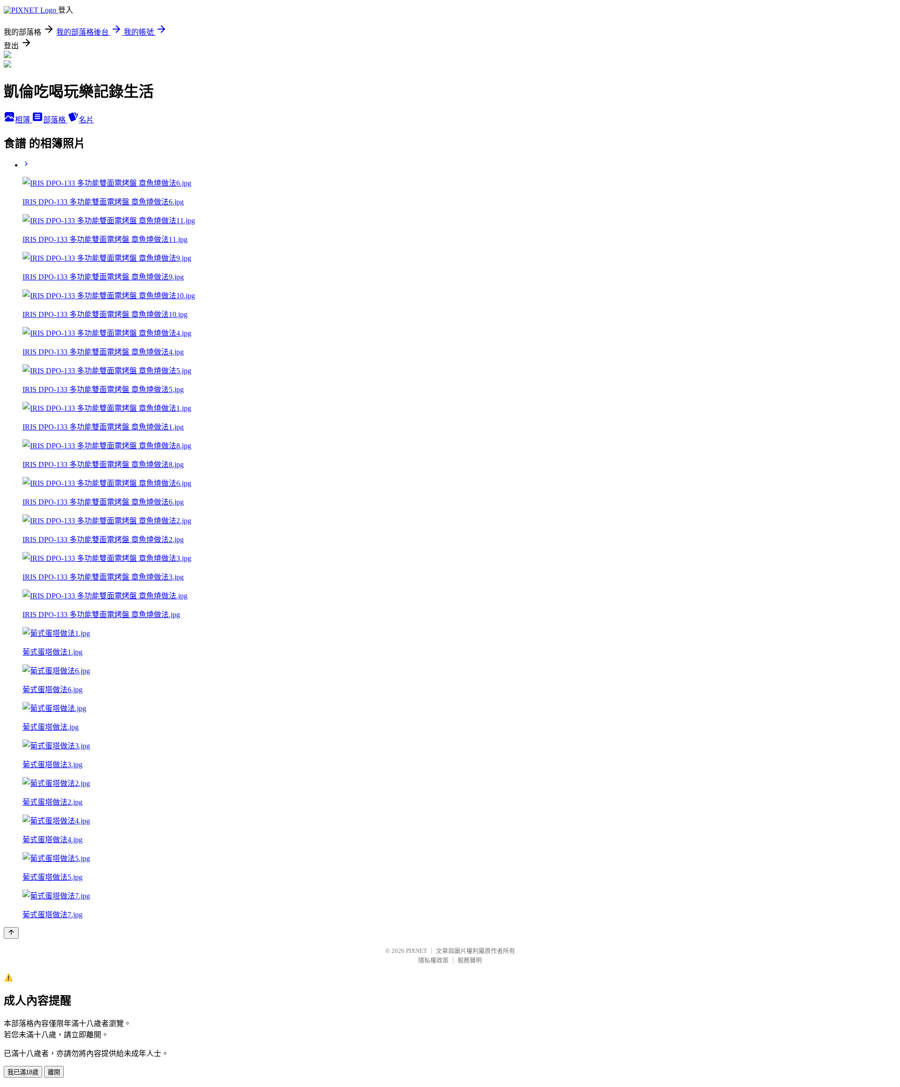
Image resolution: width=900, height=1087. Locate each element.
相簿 (23, 120)
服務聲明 (470, 960)
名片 (86, 120)
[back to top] (11, 933)
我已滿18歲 (23, 1072)
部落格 (55, 120)
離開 (54, 1072)
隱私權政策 (433, 960)
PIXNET (416, 950)
